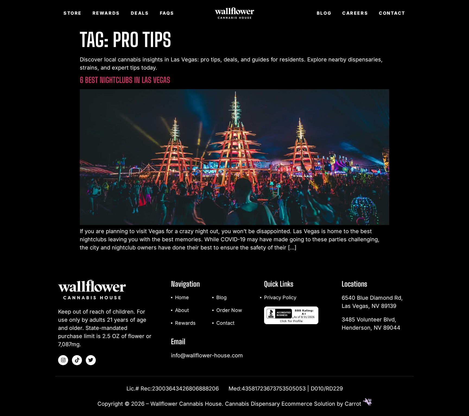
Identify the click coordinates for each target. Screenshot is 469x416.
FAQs (167, 13)
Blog (324, 13)
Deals (140, 13)
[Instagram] (63, 360)
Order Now (229, 310)
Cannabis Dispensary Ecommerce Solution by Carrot (294, 404)
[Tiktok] (77, 360)
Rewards (106, 13)
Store (73, 13)
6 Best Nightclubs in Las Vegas (125, 80)
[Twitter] (91, 360)
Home (182, 297)
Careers (355, 13)
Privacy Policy (280, 297)
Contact (392, 13)
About (182, 310)
